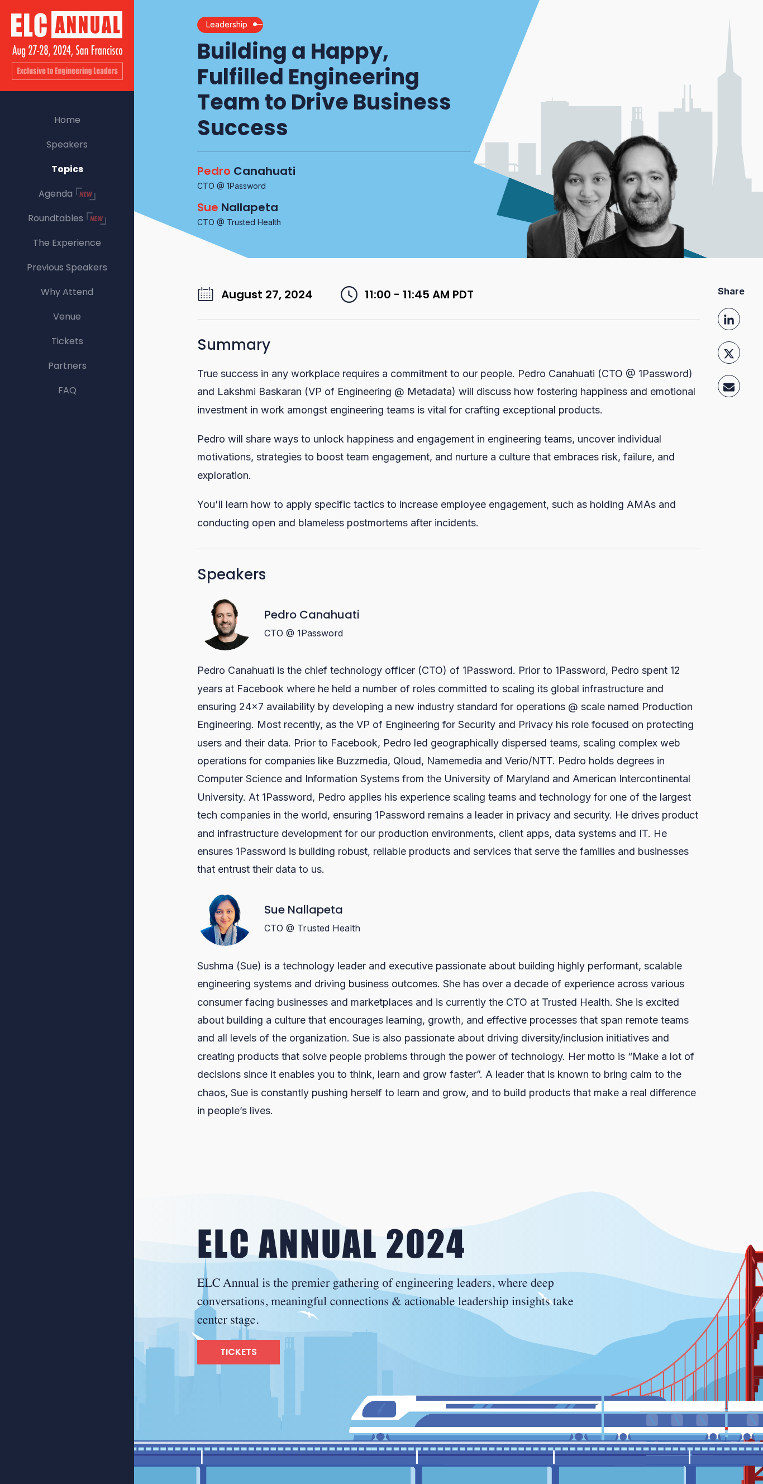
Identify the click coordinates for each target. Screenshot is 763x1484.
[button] (729, 321)
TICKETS (238, 1351)
